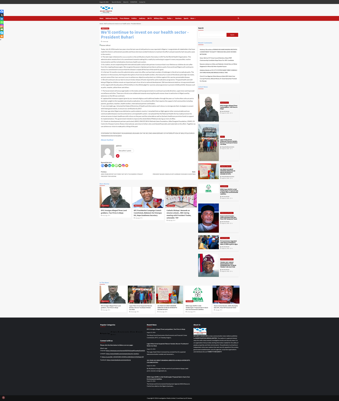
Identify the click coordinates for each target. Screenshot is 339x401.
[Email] (119, 165)
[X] (106, 165)
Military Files (158, 18)
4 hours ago (105, 215)
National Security (112, 18)
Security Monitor (116, 2)
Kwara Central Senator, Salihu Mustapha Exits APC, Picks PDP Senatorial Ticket (226, 307)
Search (200, 28)
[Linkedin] (109, 165)
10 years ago (105, 41)
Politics (134, 18)
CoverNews (179, 398)
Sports (186, 18)
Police (169, 18)
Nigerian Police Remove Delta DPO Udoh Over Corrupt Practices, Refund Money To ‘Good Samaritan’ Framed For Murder (218, 78)
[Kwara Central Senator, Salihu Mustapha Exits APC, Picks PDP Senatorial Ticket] (226, 295)
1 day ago (217, 310)
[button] (238, 18)
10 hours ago (133, 312)
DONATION (133, 2)
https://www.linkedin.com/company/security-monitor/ (122, 353)
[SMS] (116, 165)
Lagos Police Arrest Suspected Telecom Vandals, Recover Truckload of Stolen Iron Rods (140, 307)
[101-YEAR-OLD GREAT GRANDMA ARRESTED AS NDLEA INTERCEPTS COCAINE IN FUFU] (169, 295)
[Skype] (2, 33)
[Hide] (0, 39)
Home (101, 24)
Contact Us (142, 2)
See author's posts (125, 151)
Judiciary (142, 18)
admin (119, 145)
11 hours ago (190, 312)
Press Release (124, 18)
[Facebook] (102, 165)
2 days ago (137, 218)
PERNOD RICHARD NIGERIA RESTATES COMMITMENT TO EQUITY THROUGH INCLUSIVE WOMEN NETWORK (218, 52)
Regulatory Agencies (226, 166)
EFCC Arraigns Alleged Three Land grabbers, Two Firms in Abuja (114, 211)
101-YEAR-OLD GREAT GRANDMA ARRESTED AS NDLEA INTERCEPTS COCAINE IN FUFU (167, 307)
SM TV (149, 18)
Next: (174, 173)
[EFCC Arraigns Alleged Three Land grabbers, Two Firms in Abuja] (115, 197)
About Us (125, 2)
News (101, 18)
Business (178, 18)
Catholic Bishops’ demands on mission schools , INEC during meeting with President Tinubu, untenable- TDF (179, 214)
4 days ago (170, 220)
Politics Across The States (227, 213)
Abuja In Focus (105, 28)
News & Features (225, 238)
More (192, 18)
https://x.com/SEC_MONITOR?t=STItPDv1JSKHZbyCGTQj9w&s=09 (123, 357)
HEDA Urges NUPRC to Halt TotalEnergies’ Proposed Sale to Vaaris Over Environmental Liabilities (197, 307)
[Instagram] (123, 165)
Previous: (122, 174)
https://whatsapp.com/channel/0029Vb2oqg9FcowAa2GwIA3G (125, 350)
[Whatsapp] (113, 165)
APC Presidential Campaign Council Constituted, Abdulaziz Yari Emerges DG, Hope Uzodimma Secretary (148, 213)
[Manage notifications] (3, 397)
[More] (126, 165)
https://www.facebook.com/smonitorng (119, 360)
